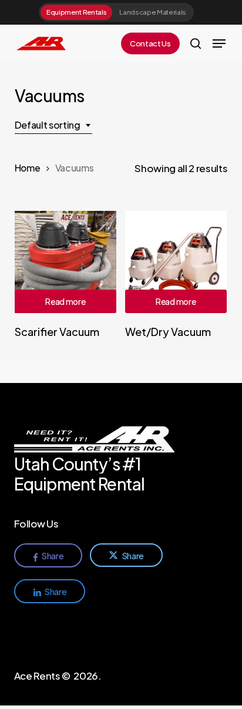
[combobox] (53, 125)
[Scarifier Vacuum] (65, 262)
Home (28, 167)
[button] (219, 43)
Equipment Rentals (76, 12)
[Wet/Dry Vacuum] (176, 262)
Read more (65, 301)
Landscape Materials (152, 12)
